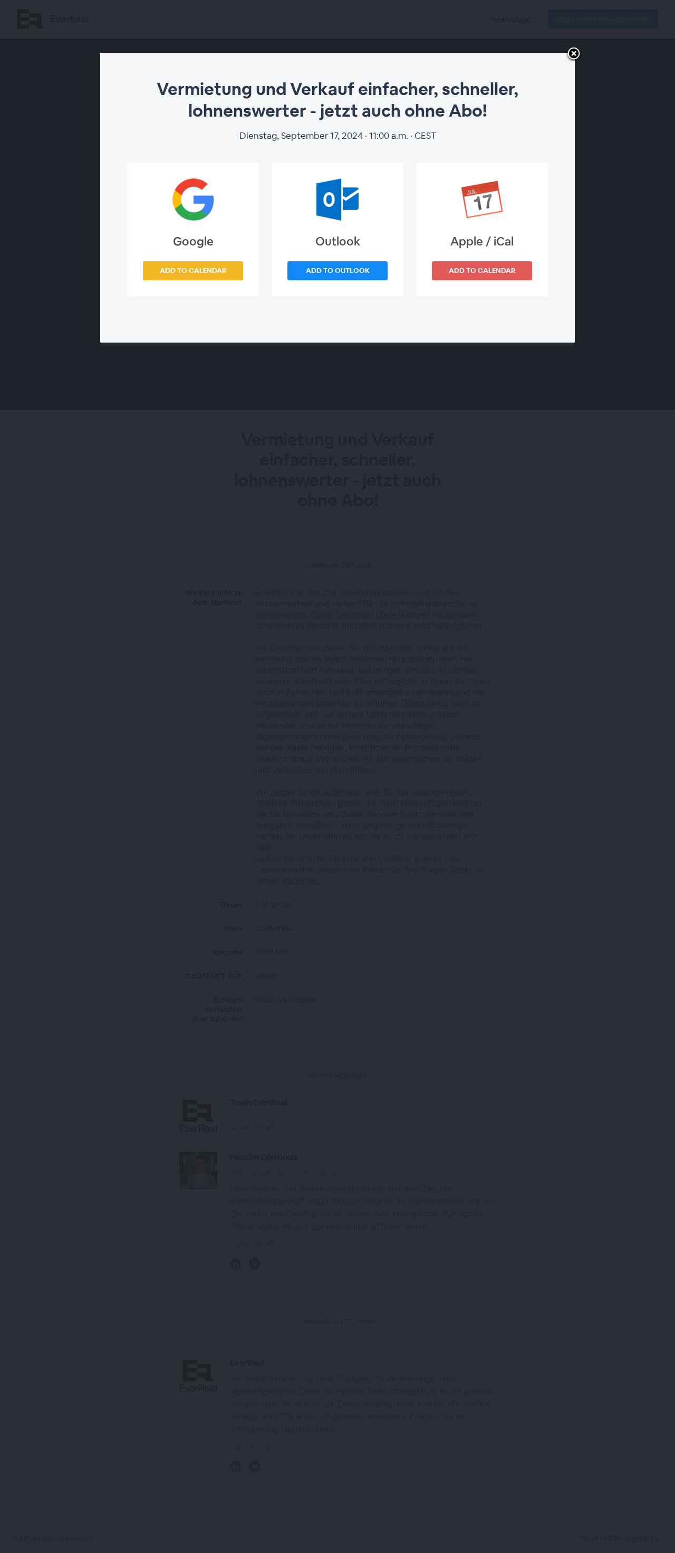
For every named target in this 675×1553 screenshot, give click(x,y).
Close (574, 54)
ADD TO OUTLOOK (338, 270)
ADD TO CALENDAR (193, 270)
